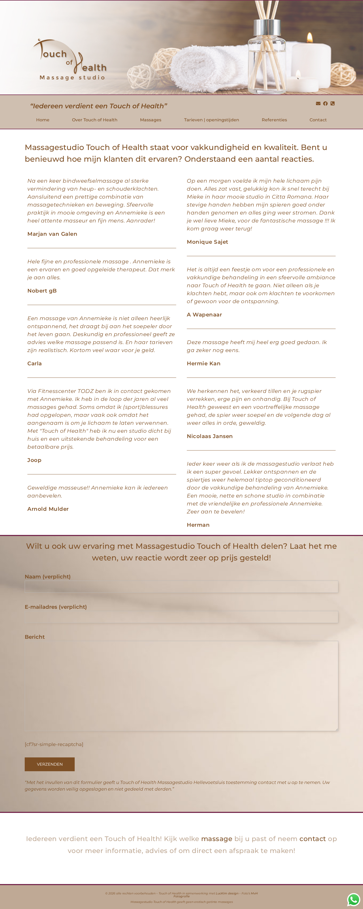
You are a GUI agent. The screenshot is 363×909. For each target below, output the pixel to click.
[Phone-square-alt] (332, 103)
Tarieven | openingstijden (211, 119)
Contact (318, 119)
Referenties (274, 119)
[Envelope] (318, 103)
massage (217, 839)
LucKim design (227, 893)
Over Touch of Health (94, 119)
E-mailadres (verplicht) (56, 607)
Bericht (35, 637)
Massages (150, 119)
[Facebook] (325, 103)
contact (312, 839)
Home (42, 119)
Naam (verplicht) (48, 576)
